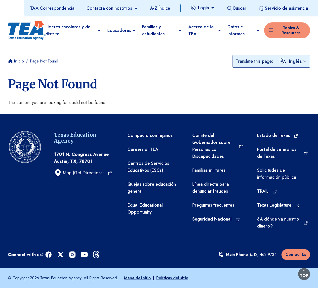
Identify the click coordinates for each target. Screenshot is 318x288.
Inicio (19, 61)
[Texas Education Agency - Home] (24, 30)
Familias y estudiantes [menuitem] (153, 30)
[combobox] (298, 61)
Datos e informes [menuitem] (236, 30)
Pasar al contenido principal (28, 4)
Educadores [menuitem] (119, 30)
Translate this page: (254, 61)
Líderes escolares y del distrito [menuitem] (68, 30)
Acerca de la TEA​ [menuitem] (201, 30)
